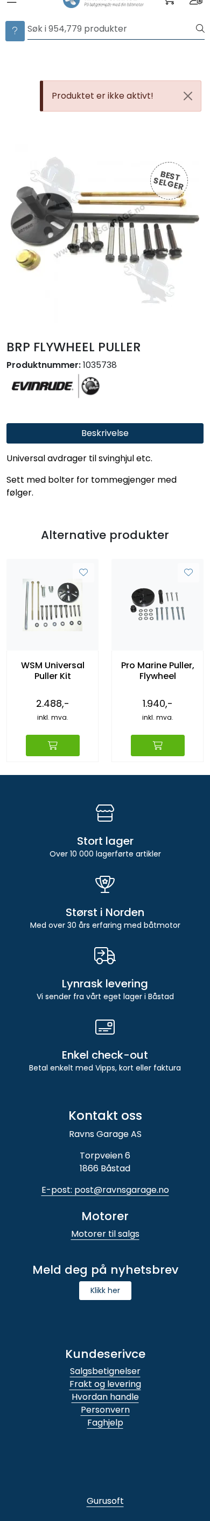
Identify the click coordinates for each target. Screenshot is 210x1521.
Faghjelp (105, 1422)
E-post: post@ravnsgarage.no (105, 1190)
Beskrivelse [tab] (105, 433)
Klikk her (105, 1290)
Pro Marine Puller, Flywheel (157, 670)
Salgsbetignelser (105, 1371)
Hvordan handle (105, 1397)
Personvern (105, 1410)
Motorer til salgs (105, 1234)
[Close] (188, 96)
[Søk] (200, 29)
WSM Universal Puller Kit (53, 670)
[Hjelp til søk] (15, 31)
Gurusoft (105, 1501)
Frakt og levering (105, 1384)
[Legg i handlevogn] (53, 745)
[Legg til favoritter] (83, 572)
